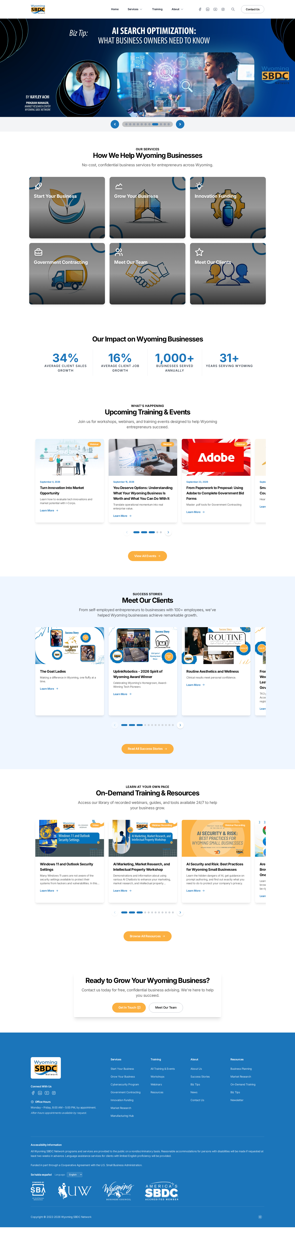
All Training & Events (163, 1068)
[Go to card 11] (169, 725)
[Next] (168, 532)
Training (157, 9)
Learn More (47, 510)
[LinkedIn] (207, 9)
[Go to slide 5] (142, 124)
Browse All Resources (145, 936)
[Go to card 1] (136, 532)
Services (133, 9)
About (175, 9)
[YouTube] (215, 9)
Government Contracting (125, 1092)
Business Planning (241, 1068)
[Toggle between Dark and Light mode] (260, 1217)
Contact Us (253, 9)
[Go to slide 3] (134, 124)
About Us (196, 1068)
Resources (157, 1092)
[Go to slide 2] (130, 124)
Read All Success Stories (145, 749)
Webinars (156, 1084)
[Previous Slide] (115, 124)
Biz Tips (195, 1084)
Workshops (157, 1076)
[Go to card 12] (173, 725)
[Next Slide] (180, 124)
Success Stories (200, 1076)
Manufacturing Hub (122, 1115)
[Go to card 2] (144, 532)
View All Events (145, 556)
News (194, 1092)
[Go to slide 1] (126, 124)
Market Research (121, 1108)
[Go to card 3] (152, 532)
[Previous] (126, 532)
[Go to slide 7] (149, 124)
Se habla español (41, 1174)
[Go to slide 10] (165, 124)
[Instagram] (223, 9)
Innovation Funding (122, 1100)
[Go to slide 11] (168, 124)
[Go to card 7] (156, 725)
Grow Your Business (123, 1076)
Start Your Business (122, 1068)
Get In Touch (127, 1007)
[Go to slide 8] (153, 124)
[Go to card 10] (166, 725)
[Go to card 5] (161, 532)
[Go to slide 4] (138, 124)
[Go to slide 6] (145, 124)
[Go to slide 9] (159, 124)
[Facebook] (200, 9)
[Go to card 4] (157, 532)
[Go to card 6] (152, 725)
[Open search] (233, 9)
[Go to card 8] (159, 725)
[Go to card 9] (162, 725)
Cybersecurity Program (125, 1084)
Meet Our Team (166, 1007)
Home (114, 9)
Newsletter (236, 1100)
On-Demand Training (242, 1084)
